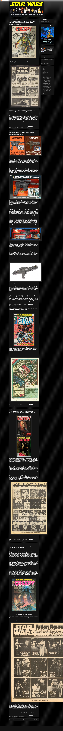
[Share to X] (30, 126)
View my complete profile (45, 53)
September (45, 72)
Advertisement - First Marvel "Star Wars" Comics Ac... (46, 84)
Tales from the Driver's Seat (45, 61)
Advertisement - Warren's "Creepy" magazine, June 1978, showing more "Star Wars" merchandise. (22, 22)
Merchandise (21, 127)
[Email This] (28, 126)
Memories (18, 127)
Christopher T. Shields (49, 48)
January (44, 76)
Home (24, 719)
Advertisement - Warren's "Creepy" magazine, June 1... (47, 78)
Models (25, 127)
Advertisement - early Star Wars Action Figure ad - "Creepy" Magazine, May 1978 (22, 546)
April (44, 73)
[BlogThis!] (29, 126)
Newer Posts (11, 719)
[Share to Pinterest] (32, 126)
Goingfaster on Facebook (45, 63)
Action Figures (14, 716)
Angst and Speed (44, 57)
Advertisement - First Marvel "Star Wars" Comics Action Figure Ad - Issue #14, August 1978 (23, 308)
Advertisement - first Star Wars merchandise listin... (47, 87)
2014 (43, 71)
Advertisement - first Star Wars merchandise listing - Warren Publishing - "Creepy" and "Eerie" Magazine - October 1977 (22, 413)
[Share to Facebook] (31, 126)
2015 (43, 69)
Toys (27, 127)
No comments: (25, 404)
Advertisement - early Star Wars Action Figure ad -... (47, 90)
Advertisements (14, 127)
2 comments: (25, 304)
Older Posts (36, 719)
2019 (43, 68)
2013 (43, 93)
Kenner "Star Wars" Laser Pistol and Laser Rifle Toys (22, 132)
